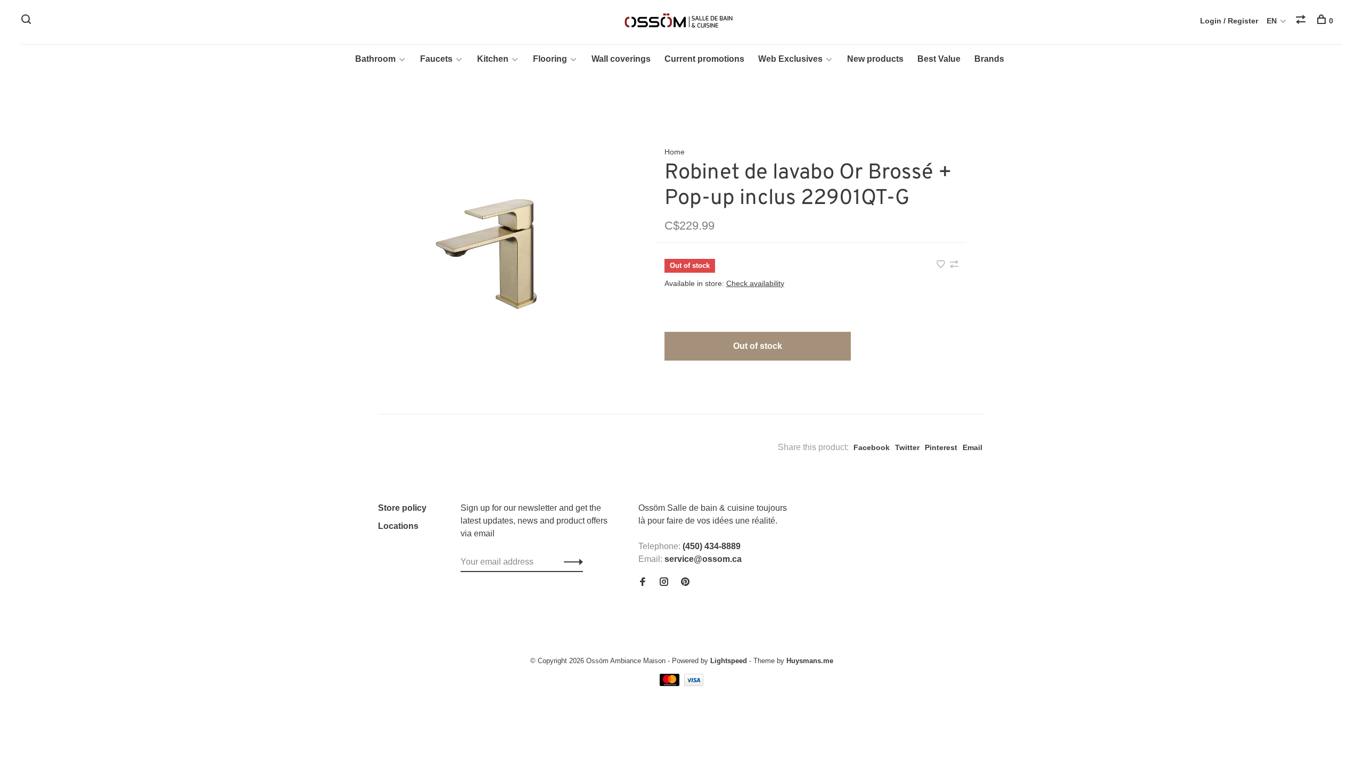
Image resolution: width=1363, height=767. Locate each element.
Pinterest (941, 447)
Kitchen (492, 58)
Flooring (550, 58)
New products (875, 58)
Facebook (871, 447)
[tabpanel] (500, 250)
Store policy (402, 507)
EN (1272, 21)
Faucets (436, 58)
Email (972, 447)
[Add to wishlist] (942, 265)
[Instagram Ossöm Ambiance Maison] (664, 582)
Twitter (907, 447)
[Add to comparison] (954, 265)
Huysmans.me (809, 661)
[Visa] (694, 683)
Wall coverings (621, 58)
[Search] (27, 21)
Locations (398, 526)
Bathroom (375, 58)
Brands (989, 58)
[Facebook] (642, 582)
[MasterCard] (671, 683)
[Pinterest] (685, 582)
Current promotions (704, 58)
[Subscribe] (570, 562)
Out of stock (757, 345)
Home (674, 152)
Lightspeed (728, 661)
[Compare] (1302, 21)
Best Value (938, 58)
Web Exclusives (790, 58)
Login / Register (1229, 21)
